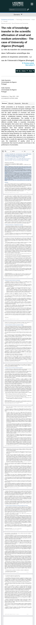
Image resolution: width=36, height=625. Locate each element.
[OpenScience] (18, 4)
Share (31, 71)
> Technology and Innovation (22, 19)
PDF (17, 71)
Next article (29, 65)
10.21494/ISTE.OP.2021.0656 (9, 98)
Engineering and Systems (7, 19)
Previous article (28, 63)
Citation (24, 71)
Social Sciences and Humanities (20, 23)
